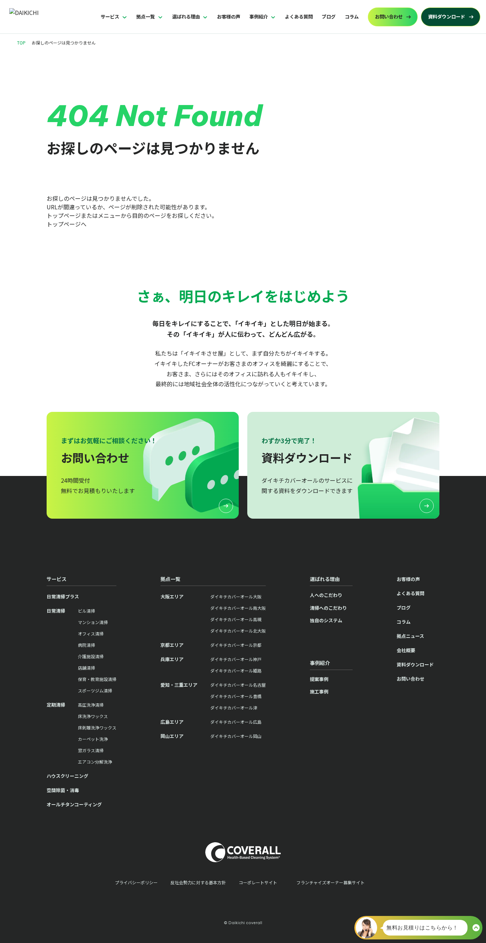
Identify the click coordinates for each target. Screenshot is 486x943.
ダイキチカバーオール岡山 (236, 736)
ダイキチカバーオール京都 (236, 645)
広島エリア (172, 721)
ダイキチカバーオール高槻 (236, 619)
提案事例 (319, 679)
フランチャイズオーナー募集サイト (330, 882)
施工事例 (319, 691)
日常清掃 (56, 610)
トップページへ (66, 224)
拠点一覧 (145, 16)
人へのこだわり (326, 595)
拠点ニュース (410, 636)
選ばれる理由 (186, 16)
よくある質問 (299, 16)
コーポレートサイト (258, 882)
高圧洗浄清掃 (91, 705)
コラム (352, 16)
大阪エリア (172, 596)
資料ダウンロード (415, 664)
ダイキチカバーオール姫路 (236, 670)
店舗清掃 (86, 668)
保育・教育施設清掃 (97, 679)
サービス (110, 16)
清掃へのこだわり (328, 607)
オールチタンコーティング (74, 804)
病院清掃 (86, 645)
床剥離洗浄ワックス (97, 727)
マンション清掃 (93, 622)
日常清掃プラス (63, 596)
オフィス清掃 (91, 633)
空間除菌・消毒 (63, 790)
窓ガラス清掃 (91, 750)
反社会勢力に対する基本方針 (198, 882)
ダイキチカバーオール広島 (236, 722)
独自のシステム (326, 620)
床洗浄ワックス (93, 716)
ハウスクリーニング (67, 775)
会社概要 (406, 650)
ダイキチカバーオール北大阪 (238, 631)
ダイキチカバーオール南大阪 (238, 608)
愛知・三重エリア (178, 684)
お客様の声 (228, 16)
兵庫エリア (172, 659)
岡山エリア (172, 736)
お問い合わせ (410, 678)
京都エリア (172, 644)
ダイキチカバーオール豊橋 (236, 696)
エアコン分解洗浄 (95, 762)
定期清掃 (56, 704)
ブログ (329, 16)
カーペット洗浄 (93, 739)
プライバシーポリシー (136, 882)
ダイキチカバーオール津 (233, 707)
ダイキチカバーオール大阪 (236, 596)
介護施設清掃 (91, 656)
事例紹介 (258, 16)
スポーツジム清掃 (95, 690)
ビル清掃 (86, 611)
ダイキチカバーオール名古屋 (238, 685)
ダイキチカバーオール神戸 (236, 659)
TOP (21, 43)
